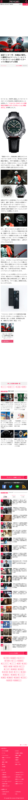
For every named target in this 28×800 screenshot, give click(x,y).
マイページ (4, 779)
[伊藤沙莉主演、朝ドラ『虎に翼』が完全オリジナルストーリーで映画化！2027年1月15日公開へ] (6, 563)
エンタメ (17, 762)
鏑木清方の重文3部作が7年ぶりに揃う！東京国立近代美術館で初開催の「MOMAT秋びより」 (19, 646)
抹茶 (12, 672)
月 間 (22, 496)
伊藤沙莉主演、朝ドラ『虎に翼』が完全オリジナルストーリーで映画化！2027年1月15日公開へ (19, 562)
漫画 (11, 666)
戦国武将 (21, 661)
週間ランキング (19, 783)
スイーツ (14, 663)
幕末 (6, 666)
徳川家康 (6, 672)
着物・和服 (18, 755)
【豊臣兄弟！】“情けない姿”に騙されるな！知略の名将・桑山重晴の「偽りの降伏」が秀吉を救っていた (19, 501)
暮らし (3, 764)
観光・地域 (4, 762)
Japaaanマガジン (19, 772)
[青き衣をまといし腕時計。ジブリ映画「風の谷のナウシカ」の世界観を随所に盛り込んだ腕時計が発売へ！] (7, 416)
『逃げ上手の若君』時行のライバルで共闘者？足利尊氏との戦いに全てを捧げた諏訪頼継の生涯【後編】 (19, 585)
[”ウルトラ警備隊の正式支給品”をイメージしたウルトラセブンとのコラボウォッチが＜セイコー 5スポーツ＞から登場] (7, 397)
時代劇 (16, 666)
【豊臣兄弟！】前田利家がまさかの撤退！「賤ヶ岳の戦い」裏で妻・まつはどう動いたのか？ (19, 592)
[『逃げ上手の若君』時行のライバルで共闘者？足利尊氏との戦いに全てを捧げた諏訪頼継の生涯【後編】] (6, 586)
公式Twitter (10, 486)
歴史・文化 (18, 764)
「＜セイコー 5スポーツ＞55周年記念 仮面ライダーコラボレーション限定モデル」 (13, 105)
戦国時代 (14, 658)
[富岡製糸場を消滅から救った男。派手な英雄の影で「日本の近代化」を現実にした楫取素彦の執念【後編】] (6, 632)
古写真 (3, 766)
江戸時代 (7, 658)
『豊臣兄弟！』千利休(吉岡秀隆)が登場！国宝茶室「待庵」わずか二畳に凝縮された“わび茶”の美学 (19, 517)
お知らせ (4, 774)
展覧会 (4, 677)
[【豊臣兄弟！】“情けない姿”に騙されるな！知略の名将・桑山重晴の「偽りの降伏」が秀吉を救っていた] (6, 503)
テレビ (22, 666)
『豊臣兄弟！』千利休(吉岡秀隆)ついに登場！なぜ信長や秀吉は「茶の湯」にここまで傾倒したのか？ (19, 600)
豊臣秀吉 (15, 675)
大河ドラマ (21, 658)
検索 (26, 1)
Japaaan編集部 (19, 65)
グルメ (3, 760)
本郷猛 (19, 387)
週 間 (14, 496)
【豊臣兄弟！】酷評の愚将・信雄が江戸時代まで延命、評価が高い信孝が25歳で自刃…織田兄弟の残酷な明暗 (19, 578)
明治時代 (21, 669)
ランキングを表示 (13, 653)
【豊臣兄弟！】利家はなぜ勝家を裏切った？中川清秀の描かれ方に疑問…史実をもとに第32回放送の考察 (19, 555)
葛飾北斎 (10, 680)
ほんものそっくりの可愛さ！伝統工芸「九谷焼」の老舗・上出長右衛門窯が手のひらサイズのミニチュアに (19, 623)
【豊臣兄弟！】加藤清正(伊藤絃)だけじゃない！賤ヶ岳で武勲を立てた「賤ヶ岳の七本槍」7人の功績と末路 (19, 524)
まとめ (17, 751)
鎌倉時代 (11, 677)
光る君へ (24, 677)
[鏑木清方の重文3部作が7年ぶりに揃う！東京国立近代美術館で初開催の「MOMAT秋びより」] (6, 647)
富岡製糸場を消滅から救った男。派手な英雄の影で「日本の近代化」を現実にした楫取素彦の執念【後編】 (19, 631)
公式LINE (17, 486)
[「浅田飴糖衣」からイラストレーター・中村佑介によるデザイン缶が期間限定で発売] (20, 416)
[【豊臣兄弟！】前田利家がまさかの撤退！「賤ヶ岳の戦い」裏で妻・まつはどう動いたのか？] (6, 594)
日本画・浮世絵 (19, 753)
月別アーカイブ (18, 781)
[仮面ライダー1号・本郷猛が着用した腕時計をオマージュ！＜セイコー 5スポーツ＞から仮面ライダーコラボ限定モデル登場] (14, 44)
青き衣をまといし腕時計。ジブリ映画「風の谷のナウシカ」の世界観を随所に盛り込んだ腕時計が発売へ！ (7, 424)
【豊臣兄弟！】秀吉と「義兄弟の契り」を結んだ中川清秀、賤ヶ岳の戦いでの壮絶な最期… (19, 608)
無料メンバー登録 (19, 779)
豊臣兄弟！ (7, 675)
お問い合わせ (18, 777)
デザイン (17, 672)
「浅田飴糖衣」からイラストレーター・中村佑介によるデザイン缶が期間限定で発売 (20, 423)
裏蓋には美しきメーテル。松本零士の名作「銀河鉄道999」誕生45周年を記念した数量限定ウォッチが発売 (20, 442)
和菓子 (17, 760)
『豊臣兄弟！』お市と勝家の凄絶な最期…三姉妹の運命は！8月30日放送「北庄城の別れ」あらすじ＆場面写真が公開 (19, 638)
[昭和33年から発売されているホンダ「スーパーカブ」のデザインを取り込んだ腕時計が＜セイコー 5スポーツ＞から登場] (20, 397)
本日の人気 (4, 783)
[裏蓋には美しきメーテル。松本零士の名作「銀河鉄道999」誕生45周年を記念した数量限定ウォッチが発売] (20, 434)
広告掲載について (6, 777)
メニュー (1, 1)
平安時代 (8, 661)
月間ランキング (5, 786)
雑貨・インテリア (6, 757)
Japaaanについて (19, 774)
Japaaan (14, 1)
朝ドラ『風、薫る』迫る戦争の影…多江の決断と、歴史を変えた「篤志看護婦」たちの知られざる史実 (19, 532)
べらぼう (8, 669)
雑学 (20, 663)
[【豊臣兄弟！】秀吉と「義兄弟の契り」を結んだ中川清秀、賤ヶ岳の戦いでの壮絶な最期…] (6, 609)
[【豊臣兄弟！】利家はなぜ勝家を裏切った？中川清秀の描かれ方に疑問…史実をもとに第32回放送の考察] (6, 556)
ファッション (3, 65)
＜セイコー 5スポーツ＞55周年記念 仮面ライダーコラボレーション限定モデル (7, 336)
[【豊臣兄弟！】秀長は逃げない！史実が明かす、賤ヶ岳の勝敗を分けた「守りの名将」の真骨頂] (6, 510)
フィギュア (21, 675)
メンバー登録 (25, 4)
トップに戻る (24, 745)
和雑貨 (17, 757)
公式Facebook (4, 486)
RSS (24, 486)
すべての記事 (5, 751)
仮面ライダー (12, 387)
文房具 (23, 672)
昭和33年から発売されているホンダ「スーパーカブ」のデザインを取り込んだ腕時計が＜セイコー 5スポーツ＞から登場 (20, 406)
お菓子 (24, 663)
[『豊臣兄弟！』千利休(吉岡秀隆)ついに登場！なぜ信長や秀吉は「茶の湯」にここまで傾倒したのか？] (6, 601)
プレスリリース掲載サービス (14, 477)
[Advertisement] (14, 21)
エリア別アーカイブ (6, 781)
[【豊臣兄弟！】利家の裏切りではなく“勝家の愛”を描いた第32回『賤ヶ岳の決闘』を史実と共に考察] (6, 571)
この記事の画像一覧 (14, 383)
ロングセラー (6, 663)
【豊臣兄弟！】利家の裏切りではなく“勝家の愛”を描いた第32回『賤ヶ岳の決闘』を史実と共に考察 (19, 570)
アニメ (14, 661)
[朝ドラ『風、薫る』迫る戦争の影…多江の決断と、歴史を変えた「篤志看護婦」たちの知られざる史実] (6, 533)
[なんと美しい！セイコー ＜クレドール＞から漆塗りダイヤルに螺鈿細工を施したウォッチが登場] (7, 434)
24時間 (5, 496)
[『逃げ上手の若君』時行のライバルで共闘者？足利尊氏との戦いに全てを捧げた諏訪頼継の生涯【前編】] (6, 541)
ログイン (20, 4)
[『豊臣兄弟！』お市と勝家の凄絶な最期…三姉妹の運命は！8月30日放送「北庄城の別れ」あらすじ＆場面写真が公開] (6, 639)
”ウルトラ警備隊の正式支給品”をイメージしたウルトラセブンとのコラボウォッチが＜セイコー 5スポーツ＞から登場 (7, 406)
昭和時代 (17, 677)
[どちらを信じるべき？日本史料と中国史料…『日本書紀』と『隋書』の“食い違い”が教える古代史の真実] (6, 548)
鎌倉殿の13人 (18, 680)
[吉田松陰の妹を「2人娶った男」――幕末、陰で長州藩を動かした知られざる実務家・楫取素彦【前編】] (6, 617)
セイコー (4, 387)
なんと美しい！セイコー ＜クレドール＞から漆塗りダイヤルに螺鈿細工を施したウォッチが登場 (7, 441)
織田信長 (15, 669)
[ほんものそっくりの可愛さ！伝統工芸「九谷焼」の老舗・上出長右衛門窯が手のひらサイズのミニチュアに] (6, 624)
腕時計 (24, 387)
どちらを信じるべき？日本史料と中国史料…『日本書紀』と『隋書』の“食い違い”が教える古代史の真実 (19, 547)
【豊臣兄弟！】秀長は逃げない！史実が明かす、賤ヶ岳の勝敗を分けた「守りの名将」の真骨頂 (19, 509)
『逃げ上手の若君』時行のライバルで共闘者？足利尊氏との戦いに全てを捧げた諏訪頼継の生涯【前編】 (19, 539)
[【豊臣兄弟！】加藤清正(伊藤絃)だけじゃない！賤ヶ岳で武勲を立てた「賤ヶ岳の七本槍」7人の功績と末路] (6, 525)
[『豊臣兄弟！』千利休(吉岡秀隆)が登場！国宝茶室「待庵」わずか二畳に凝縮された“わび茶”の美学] (6, 518)
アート (3, 753)
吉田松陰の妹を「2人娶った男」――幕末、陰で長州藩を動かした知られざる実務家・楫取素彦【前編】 (19, 616)
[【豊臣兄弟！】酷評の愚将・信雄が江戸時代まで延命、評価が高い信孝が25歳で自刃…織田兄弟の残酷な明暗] (6, 579)
